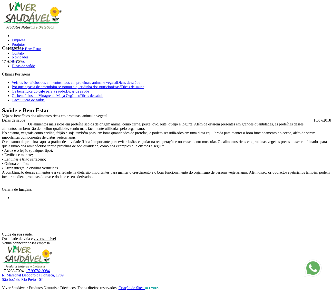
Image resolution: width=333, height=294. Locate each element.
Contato (18, 53)
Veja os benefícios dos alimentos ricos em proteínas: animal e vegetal (76, 82)
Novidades (20, 57)
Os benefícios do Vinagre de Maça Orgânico (57, 96)
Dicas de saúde (23, 66)
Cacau (28, 100)
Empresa (18, 40)
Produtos (18, 44)
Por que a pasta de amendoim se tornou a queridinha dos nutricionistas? (78, 87)
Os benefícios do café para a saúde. (50, 91)
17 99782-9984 (38, 271)
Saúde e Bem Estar (26, 49)
